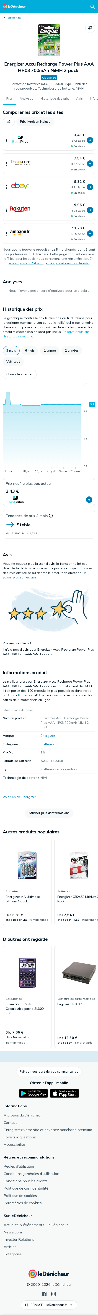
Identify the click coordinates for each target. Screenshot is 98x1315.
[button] (9, 121)
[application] (49, 428)
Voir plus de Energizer (19, 797)
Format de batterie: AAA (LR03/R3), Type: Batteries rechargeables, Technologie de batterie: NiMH (49, 86)
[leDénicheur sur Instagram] (53, 1293)
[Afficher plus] (6, 140)
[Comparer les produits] (90, 28)
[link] (27, 882)
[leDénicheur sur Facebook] (44, 1293)
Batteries (14, 17)
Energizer (48, 736)
